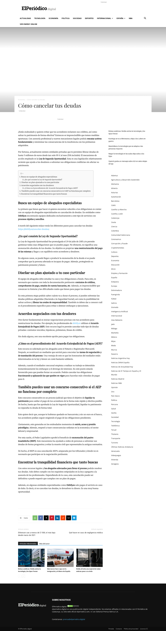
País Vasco (115, 396)
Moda (113, 345)
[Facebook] (40, 517)
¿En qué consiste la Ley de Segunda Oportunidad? (43, 180)
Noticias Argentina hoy (120, 358)
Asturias (114, 192)
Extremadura (116, 290)
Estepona (115, 282)
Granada (114, 307)
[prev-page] (19, 576)
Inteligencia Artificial (119, 311)
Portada (111, 629)
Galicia (114, 303)
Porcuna (114, 404)
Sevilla (113, 413)
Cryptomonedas (117, 248)
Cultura (114, 252)
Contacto (119, 629)
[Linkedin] (57, 517)
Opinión (114, 387)
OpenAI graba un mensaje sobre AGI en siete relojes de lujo (128, 162)
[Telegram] (74, 517)
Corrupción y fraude (119, 243)
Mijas (113, 341)
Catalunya (115, 218)
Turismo (114, 442)
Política (66, 18)
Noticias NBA (116, 383)
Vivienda (114, 459)
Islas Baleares (116, 320)
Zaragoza (115, 464)
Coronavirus (116, 239)
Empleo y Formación (119, 273)
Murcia (114, 350)
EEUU (113, 269)
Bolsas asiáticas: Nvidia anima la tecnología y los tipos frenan (127, 132)
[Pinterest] (51, 517)
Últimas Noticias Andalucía (122, 447)
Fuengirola (115, 294)
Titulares (114, 434)
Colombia (115, 231)
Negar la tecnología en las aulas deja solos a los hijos (126, 155)
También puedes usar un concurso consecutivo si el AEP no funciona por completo (56, 191)
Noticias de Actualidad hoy (122, 367)
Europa (114, 286)
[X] (46, 517)
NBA (130, 18)
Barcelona (115, 201)
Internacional (104, 18)
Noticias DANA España (120, 362)
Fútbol (113, 299)
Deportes (89, 18)
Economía (53, 18)
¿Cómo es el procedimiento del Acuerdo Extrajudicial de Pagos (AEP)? (51, 188)
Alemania (115, 184)
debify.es (77, 323)
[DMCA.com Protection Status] (73, 606)
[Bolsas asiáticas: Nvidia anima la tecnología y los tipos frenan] (31, 558)
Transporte (115, 438)
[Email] (68, 517)
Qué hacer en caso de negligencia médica (86, 533)
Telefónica (115, 425)
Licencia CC (144, 629)
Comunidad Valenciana (120, 235)
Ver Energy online (28, 24)
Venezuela (115, 451)
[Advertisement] (103, 8)
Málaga (114, 328)
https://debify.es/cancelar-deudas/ (33, 229)
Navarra (114, 354)
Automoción (116, 197)
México (114, 337)
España (120, 18)
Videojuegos (116, 455)
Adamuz (114, 175)
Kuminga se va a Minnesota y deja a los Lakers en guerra (127, 140)
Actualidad (25, 18)
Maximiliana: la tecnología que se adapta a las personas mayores (126, 147)
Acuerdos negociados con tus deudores (37, 185)
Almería (114, 188)
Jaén (113, 324)
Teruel (113, 430)
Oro (112, 391)
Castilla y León (117, 214)
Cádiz (113, 205)
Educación (115, 265)
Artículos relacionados (28, 544)
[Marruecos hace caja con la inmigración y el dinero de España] (60, 558)
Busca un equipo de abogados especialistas (39, 177)
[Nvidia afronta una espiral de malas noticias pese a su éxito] (89, 558)
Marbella (114, 333)
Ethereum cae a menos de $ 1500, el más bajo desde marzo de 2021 (36, 534)
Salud (113, 408)
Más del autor (44, 544)
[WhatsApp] (35, 517)
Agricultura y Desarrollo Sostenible (125, 180)
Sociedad (77, 18)
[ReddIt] (63, 517)
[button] (145, 18)
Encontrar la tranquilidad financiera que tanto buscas (44, 194)
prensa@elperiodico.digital (74, 619)
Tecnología (39, 18)
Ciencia (114, 226)
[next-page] (23, 576)
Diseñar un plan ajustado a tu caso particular (40, 182)
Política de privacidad (131, 629)
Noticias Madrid (117, 379)
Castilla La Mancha (119, 209)
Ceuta (113, 222)
